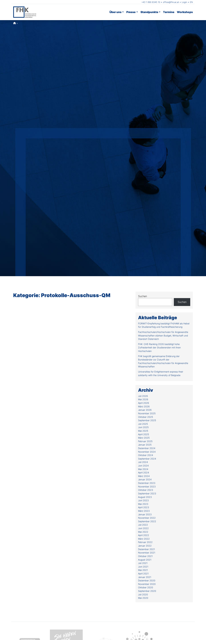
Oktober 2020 (145, 587)
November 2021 (146, 552)
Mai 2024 (143, 469)
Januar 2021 (144, 577)
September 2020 (147, 591)
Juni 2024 (143, 465)
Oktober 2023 (145, 490)
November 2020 (147, 584)
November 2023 (147, 486)
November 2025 (146, 413)
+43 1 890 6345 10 (150, 2)
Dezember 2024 (146, 448)
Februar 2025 (145, 441)
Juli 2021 (142, 563)
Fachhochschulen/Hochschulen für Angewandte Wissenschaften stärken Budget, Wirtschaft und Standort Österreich (163, 335)
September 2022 (147, 521)
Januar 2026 (145, 409)
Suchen (142, 296)
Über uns (115, 12)
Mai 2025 (143, 430)
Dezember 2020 (146, 580)
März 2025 (144, 437)
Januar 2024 (145, 479)
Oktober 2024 (145, 455)
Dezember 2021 (146, 549)
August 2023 (145, 497)
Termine (168, 12)
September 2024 (147, 458)
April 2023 (143, 507)
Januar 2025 (144, 444)
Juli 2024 (143, 462)
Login (184, 2)
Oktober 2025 (145, 417)
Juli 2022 (143, 524)
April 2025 (143, 434)
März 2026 (144, 406)
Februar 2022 (145, 542)
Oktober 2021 (145, 556)
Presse (131, 12)
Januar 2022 (145, 545)
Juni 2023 (143, 500)
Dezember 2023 (146, 483)
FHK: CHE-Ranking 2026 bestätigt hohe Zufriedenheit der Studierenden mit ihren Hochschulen (159, 347)
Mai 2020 (143, 597)
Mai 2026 (143, 399)
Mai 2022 (143, 531)
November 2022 (147, 517)
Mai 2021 (143, 570)
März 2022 (144, 538)
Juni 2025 (143, 427)
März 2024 (144, 476)
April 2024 (143, 472)
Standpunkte (149, 12)
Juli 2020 (143, 594)
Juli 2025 (143, 423)
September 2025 (147, 420)
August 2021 (144, 559)
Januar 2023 (145, 514)
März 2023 (144, 510)
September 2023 (147, 493)
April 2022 (143, 535)
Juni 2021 (143, 566)
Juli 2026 (143, 396)
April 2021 (143, 573)
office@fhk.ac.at (171, 2)
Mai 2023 (143, 504)
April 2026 (143, 403)
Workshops (185, 12)
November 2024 (147, 451)
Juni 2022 (143, 528)
